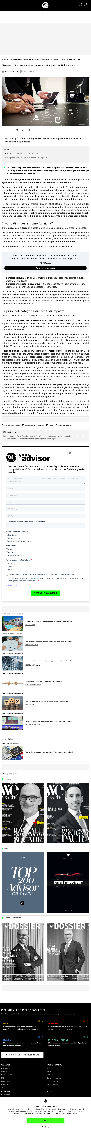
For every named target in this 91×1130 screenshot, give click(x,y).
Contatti (4, 1071)
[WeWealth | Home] (45, 5)
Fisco (21, 634)
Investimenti (6, 614)
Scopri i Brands (52, 1085)
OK (45, 1120)
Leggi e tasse (12, 59)
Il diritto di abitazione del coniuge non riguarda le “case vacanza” (49, 621)
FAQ (2, 1078)
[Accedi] (81, 5)
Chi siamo (4, 1068)
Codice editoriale (7, 1075)
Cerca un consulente (54, 1078)
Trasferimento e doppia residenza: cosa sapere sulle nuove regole (48, 641)
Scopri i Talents (52, 1081)
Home (4, 59)
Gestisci (45, 1127)
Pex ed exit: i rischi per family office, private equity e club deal (48, 661)
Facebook (17, 129)
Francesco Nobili (31, 645)
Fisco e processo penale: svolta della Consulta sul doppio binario (48, 721)
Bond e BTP (5, 743)
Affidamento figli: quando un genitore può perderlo (43, 681)
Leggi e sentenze (24, 59)
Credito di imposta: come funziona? (24, 153)
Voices (49, 1071)
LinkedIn (26, 129)
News (49, 1068)
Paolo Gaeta (29, 704)
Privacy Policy (51, 1113)
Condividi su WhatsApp (30, 129)
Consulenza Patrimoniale (10, 634)
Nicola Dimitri (29, 71)
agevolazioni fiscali (12, 425)
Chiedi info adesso (47, 268)
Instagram (53, 1095)
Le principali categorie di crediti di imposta (27, 158)
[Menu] (5, 5)
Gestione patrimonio (66, 425)
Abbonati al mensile (8, 1088)
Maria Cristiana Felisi (33, 684)
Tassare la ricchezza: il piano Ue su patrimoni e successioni (46, 701)
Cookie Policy (71, 1113)
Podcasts (50, 1075)
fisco (51, 425)
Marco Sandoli (30, 664)
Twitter (21, 129)
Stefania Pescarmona (33, 724)
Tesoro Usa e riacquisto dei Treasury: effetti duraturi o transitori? (49, 752)
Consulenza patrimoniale (34, 425)
